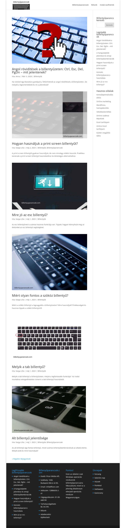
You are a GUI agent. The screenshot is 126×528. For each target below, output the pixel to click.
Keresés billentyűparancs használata (103, 75)
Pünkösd (98, 485)
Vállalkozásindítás (103, 112)
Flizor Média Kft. (53, 476)
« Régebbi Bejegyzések (21, 459)
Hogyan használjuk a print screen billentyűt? (45, 143)
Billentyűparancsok (80, 5)
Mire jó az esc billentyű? (29, 215)
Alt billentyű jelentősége (30, 438)
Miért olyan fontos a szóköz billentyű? (40, 295)
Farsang (97, 474)
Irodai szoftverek (107, 5)
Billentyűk (38, 76)
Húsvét (97, 481)
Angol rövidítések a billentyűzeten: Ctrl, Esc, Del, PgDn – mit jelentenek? (48, 70)
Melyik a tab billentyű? (28, 367)
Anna (18, 76)
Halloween (98, 489)
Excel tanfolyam (102, 122)
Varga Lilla (20, 148)
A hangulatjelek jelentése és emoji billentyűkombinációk (105, 56)
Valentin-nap (99, 478)
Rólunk (94, 5)
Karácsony (98, 493)
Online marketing (103, 101)
